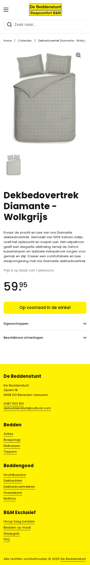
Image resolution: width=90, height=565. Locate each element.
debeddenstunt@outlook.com (27, 408)
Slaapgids (11, 533)
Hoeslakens (13, 492)
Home (8, 41)
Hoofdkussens (15, 474)
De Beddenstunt (73, 559)
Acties (8, 433)
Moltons (10, 498)
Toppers (10, 451)
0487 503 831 (14, 403)
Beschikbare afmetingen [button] (23, 337)
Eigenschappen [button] (16, 323)
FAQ (7, 539)
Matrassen (12, 445)
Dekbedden (13, 480)
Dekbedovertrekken (19, 486)
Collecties (25, 41)
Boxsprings (12, 439)
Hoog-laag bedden (19, 521)
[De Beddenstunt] (45, 10)
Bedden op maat (17, 527)
